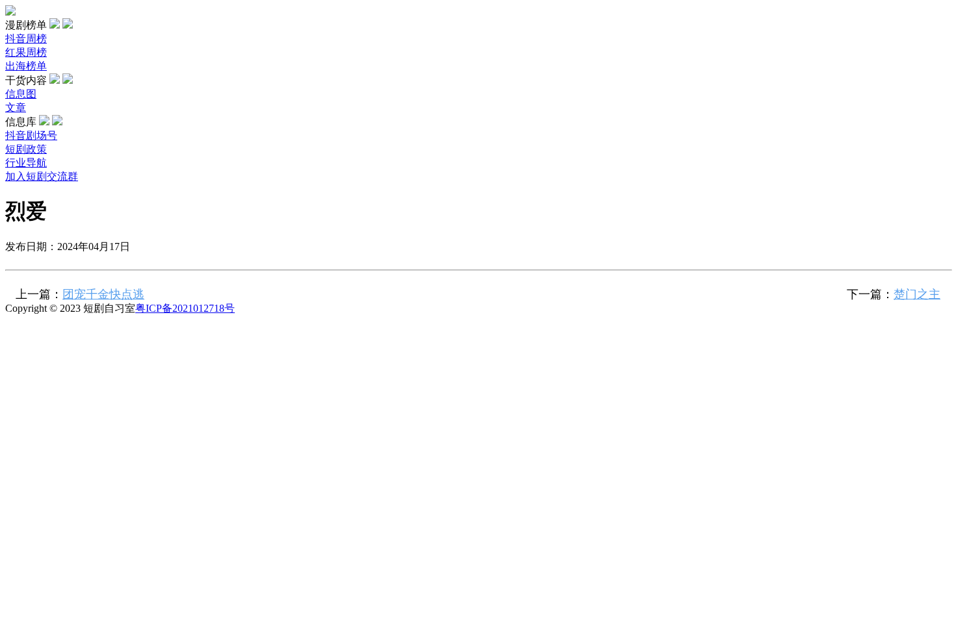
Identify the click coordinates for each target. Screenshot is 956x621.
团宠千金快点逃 (103, 294)
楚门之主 (917, 294)
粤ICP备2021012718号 (185, 308)
